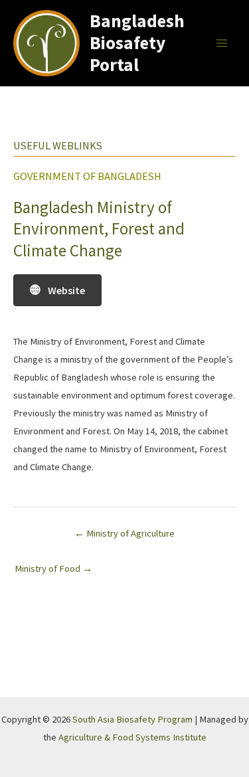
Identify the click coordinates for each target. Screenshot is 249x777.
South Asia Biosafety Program (132, 719)
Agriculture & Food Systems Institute (132, 737)
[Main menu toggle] (222, 43)
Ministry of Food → (53, 568)
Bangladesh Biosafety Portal (137, 42)
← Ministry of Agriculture (124, 533)
